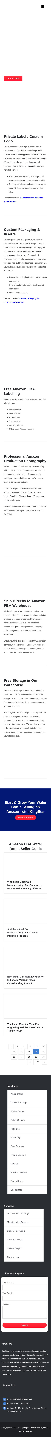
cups (44, 158)
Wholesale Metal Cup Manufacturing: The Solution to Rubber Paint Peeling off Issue (24, 885)
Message (6, 1304)
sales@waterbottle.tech (22, 1399)
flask (7, 162)
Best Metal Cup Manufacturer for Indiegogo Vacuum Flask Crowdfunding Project (25, 980)
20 (43, 1057)
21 (30, 1062)
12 (21, 1052)
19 (36, 1057)
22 (38, 1062)
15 (43, 1052)
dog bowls (14, 162)
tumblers (37, 158)
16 (14, 1057)
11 (14, 1052)
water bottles (26, 158)
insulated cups (26, 496)
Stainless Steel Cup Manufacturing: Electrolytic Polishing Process (22, 932)
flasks (36, 496)
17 (21, 1057)
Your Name (7, 1282)
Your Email (7, 1293)
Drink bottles (28, 251)
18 (29, 1057)
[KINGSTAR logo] (14, 4)
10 (43, 1047)
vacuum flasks (15, 255)
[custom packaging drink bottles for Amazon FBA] (25, 312)
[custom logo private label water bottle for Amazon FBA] (25, 105)
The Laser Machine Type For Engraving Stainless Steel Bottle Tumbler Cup (25, 1027)
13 (29, 1052)
